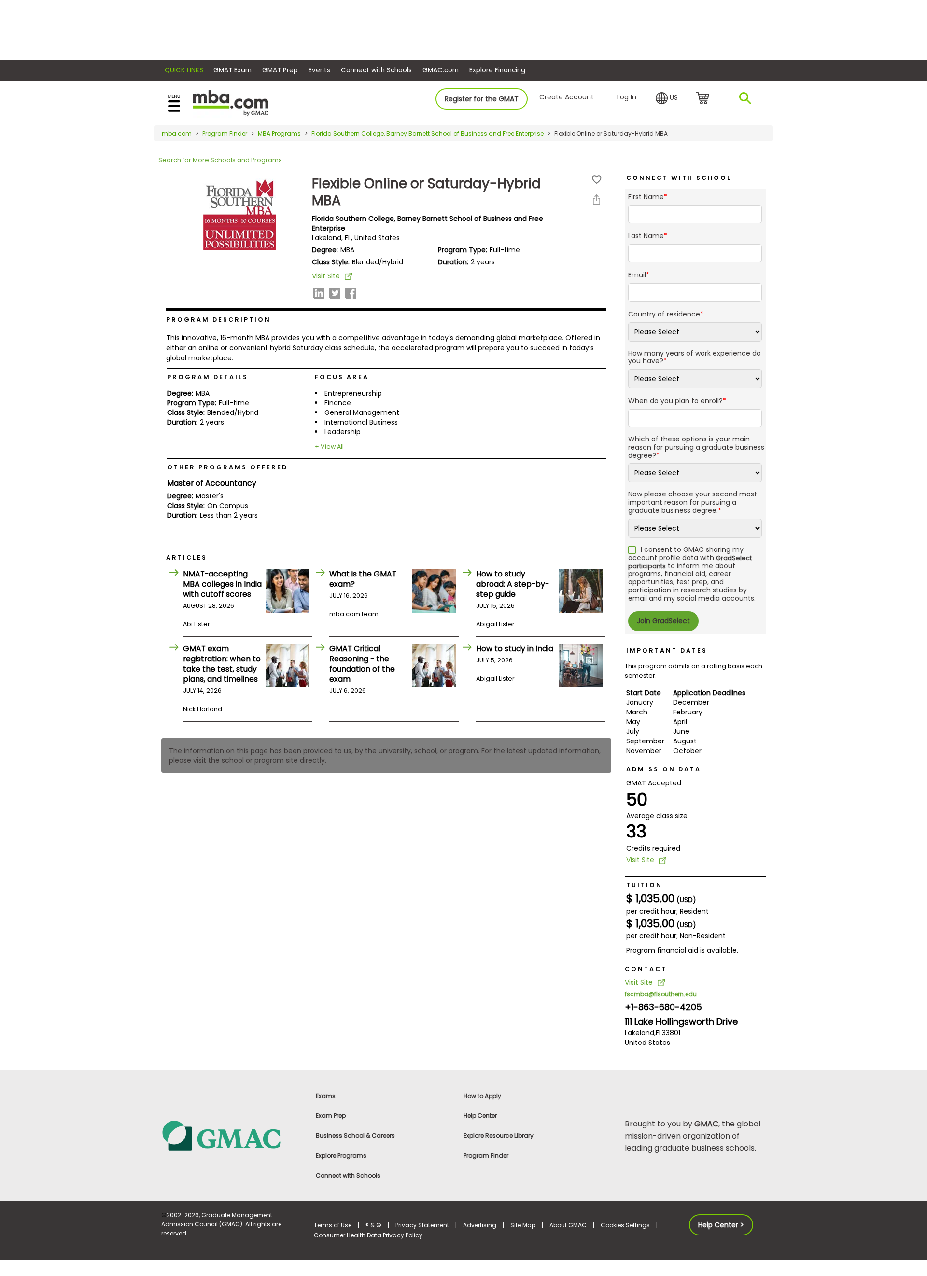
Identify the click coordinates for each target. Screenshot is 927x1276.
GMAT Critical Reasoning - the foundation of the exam (362, 664)
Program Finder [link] (486, 1156)
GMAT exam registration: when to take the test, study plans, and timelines (222, 664)
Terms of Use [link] (332, 1225)
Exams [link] (326, 1096)
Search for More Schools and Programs (220, 160)
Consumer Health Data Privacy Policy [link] (368, 1235)
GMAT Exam (232, 70)
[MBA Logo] (230, 102)
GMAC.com (440, 70)
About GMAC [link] (568, 1225)
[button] (667, 98)
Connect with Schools (376, 70)
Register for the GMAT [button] (482, 99)
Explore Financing (497, 70)
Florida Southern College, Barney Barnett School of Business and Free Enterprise (427, 133)
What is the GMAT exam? (362, 579)
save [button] (597, 179)
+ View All (329, 446)
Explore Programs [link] (341, 1156)
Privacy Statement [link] (422, 1225)
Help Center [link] (480, 1115)
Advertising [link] (479, 1225)
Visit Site (326, 276)
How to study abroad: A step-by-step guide (512, 584)
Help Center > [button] (721, 1225)
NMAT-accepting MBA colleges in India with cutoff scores (222, 584)
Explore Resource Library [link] (499, 1135)
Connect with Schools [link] (348, 1175)
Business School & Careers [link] (355, 1135)
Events (319, 70)
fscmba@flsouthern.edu (661, 994)
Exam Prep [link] (331, 1115)
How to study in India (514, 648)
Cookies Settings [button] (625, 1225)
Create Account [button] (566, 97)
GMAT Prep (280, 70)
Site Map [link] (522, 1225)
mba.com (177, 133)
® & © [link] (373, 1225)
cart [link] (704, 99)
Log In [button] (626, 97)
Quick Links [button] (184, 70)
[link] (231, 1135)
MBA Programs (279, 133)
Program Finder (224, 133)
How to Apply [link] (482, 1096)
